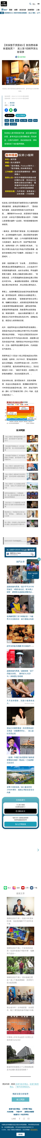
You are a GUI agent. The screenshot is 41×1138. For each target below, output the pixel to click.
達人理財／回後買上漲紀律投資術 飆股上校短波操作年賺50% (15, 523)
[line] (13, 1119)
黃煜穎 (12, 103)
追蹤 (18, 888)
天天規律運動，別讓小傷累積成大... (20, 701)
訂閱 (26, 888)
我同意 (20, 1134)
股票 (6, 120)
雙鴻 (35, 120)
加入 (9, 888)
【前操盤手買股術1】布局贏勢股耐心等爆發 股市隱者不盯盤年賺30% (15, 457)
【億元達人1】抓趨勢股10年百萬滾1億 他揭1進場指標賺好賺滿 (15, 504)
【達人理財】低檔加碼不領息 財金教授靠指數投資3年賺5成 (15, 467)
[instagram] (24, 1119)
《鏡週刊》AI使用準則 (21, 1114)
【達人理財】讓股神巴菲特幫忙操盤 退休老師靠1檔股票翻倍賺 (15, 476)
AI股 (6, 124)
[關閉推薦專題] (39, 559)
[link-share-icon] (15, 110)
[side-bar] (39, 4)
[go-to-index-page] (16, 57)
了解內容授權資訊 (22, 1086)
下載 (35, 888)
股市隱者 (13, 124)
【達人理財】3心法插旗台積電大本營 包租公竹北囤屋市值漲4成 (15, 486)
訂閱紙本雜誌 (3, 4)
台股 (17, 120)
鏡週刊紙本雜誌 (21, 1084)
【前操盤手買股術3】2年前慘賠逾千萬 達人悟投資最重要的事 (15, 448)
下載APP (19, 1112)
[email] (28, 1119)
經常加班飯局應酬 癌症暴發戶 (19, 646)
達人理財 (23, 120)
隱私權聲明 (33, 1130)
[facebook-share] (6, 110)
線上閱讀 (20, 1099)
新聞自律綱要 (29, 1112)
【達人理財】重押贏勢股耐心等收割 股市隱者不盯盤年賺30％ (15, 439)
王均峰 (12, 105)
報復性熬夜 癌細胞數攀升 (13, 541)
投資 (12, 120)
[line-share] (11, 110)
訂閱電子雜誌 (27, 1109)
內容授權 (10, 1112)
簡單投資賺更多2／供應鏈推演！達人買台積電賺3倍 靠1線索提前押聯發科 (15, 495)
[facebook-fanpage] (19, 1119)
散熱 (30, 120)
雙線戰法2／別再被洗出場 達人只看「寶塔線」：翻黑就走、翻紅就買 (15, 514)
